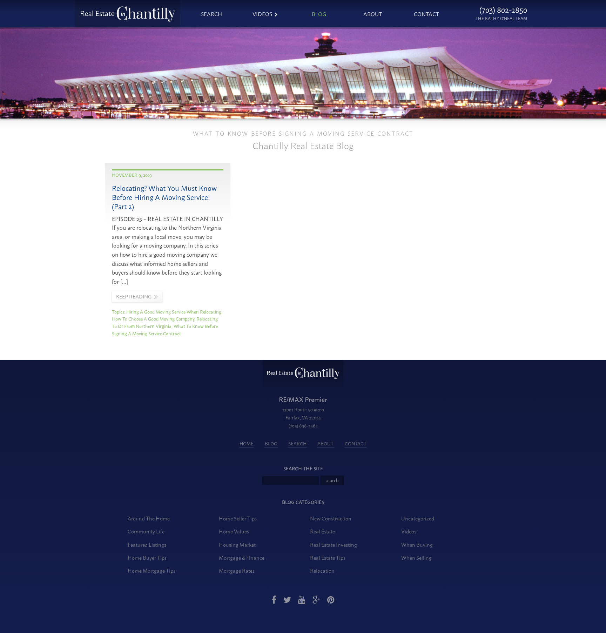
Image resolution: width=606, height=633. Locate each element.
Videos (262, 13)
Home (247, 443)
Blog (319, 13)
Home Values (234, 531)
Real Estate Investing (333, 544)
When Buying (417, 544)
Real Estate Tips (327, 557)
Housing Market (237, 544)
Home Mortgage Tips (151, 570)
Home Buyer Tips (147, 557)
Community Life (146, 531)
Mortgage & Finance (241, 557)
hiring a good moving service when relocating (173, 311)
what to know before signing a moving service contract (165, 329)
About (372, 13)
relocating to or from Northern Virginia (165, 322)
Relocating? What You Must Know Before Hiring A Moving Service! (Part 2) (164, 197)
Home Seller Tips (238, 518)
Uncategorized (417, 518)
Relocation (322, 570)
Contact (426, 13)
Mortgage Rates (237, 570)
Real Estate (322, 531)
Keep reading (134, 296)
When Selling (416, 557)
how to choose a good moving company (153, 318)
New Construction (330, 518)
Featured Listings (147, 544)
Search (211, 13)
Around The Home (149, 518)
